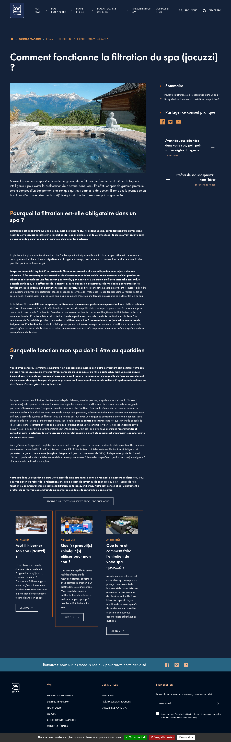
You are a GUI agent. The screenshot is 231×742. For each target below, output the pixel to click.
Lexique (51, 713)
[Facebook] (162, 121)
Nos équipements (58, 10)
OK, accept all (137, 737)
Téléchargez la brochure (116, 701)
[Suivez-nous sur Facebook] (167, 665)
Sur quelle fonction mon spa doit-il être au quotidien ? (192, 99)
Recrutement (54, 707)
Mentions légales (57, 726)
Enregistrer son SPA (141, 10)
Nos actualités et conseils (107, 10)
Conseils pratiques (30, 39)
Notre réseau (80, 10)
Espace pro (107, 695)
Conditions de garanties (61, 719)
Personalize (186, 737)
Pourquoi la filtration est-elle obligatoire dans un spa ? (192, 94)
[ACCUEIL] (12, 39)
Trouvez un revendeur (60, 695)
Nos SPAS (37, 10)
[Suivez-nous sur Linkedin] (186, 665)
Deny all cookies (163, 737)
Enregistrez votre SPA (113, 707)
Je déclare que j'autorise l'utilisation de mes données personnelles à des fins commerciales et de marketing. (191, 715)
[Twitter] (170, 121)
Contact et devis (162, 10)
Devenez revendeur (58, 701)
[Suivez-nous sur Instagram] (177, 665)
